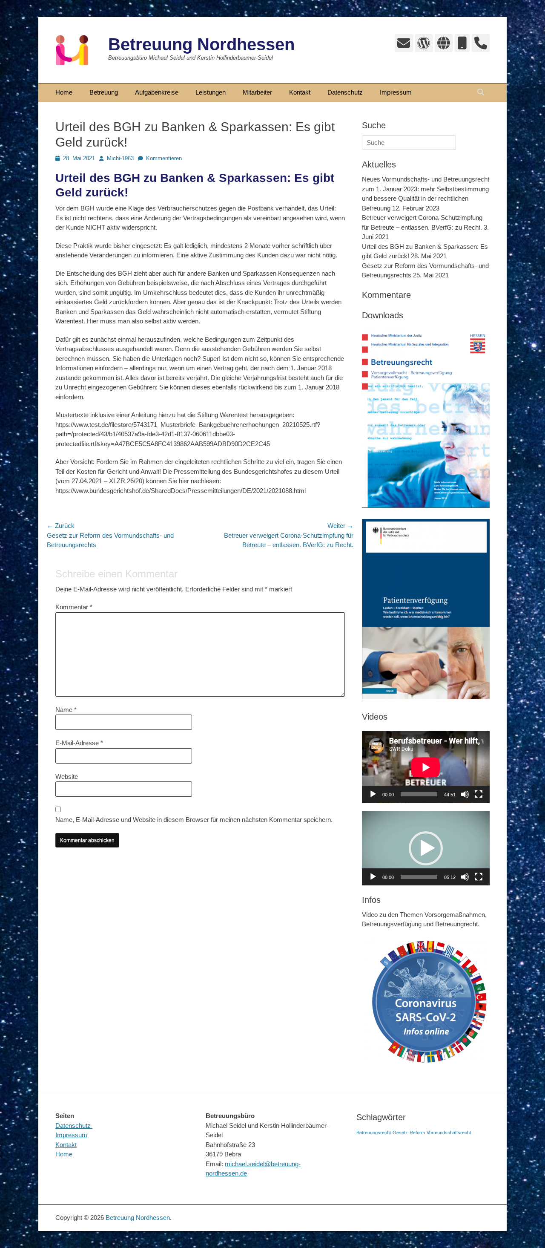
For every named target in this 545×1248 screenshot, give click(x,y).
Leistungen (210, 92)
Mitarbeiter (257, 92)
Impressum (396, 92)
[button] (426, 848)
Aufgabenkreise (156, 92)
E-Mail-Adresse (79, 742)
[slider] (419, 877)
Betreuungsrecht (373, 1132)
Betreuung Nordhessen (201, 44)
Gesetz (400, 1132)
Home (63, 92)
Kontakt (299, 92)
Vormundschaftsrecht (449, 1132)
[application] (426, 767)
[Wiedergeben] (373, 794)
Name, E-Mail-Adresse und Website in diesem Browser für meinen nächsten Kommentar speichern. (194, 819)
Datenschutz (345, 92)
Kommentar (73, 607)
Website (66, 776)
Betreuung (103, 92)
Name (66, 709)
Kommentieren (164, 158)
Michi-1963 (120, 158)
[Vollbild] (478, 794)
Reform (417, 1132)
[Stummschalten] (465, 794)
